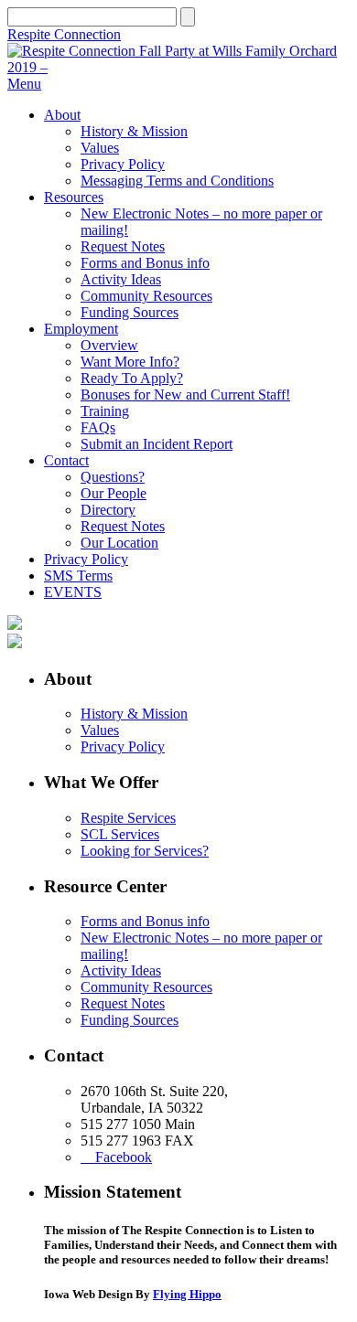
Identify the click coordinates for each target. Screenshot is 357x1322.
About (62, 115)
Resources (73, 197)
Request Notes (123, 246)
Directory (108, 509)
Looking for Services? (145, 850)
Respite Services (128, 818)
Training (105, 411)
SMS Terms (78, 575)
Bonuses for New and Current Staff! (185, 394)
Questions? (113, 477)
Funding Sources (129, 312)
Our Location (119, 542)
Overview (109, 345)
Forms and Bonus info (145, 263)
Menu (24, 83)
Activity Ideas (121, 279)
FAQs (98, 427)
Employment (81, 328)
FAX (179, 1140)
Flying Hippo (187, 1294)
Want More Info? (130, 361)
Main (180, 1124)
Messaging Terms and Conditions (177, 180)
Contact (66, 460)
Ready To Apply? (132, 378)
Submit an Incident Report (157, 444)
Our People (113, 493)
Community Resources (146, 296)
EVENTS (73, 592)
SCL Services (120, 834)
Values (100, 147)
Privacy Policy (123, 164)
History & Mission (134, 131)
